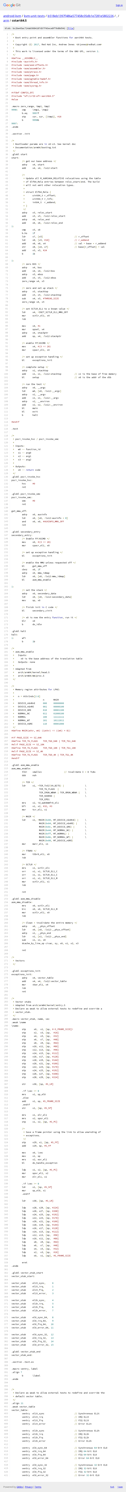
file (70, 28)
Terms (37, 1486)
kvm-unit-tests (34, 16)
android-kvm (12, 16)
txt (112, 1486)
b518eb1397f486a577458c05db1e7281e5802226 (81, 16)
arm (6, 20)
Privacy (28, 1486)
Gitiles (20, 1486)
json (120, 1486)
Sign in (119, 5)
